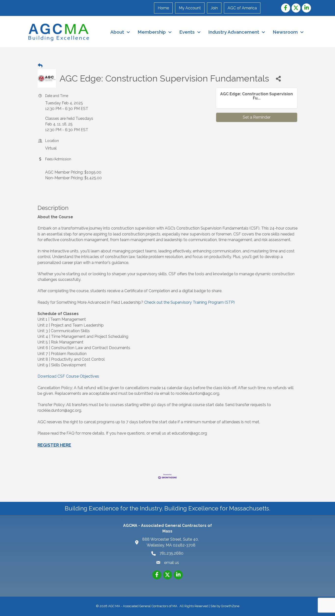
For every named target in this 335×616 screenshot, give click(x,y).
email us (171, 562)
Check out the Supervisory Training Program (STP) (189, 302)
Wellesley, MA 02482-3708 (171, 542)
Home (163, 8)
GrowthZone (230, 606)
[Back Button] (40, 65)
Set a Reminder (257, 117)
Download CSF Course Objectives (68, 376)
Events (187, 32)
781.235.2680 (171, 553)
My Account (190, 8)
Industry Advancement (233, 32)
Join (214, 8)
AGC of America (242, 8)
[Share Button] (278, 78)
